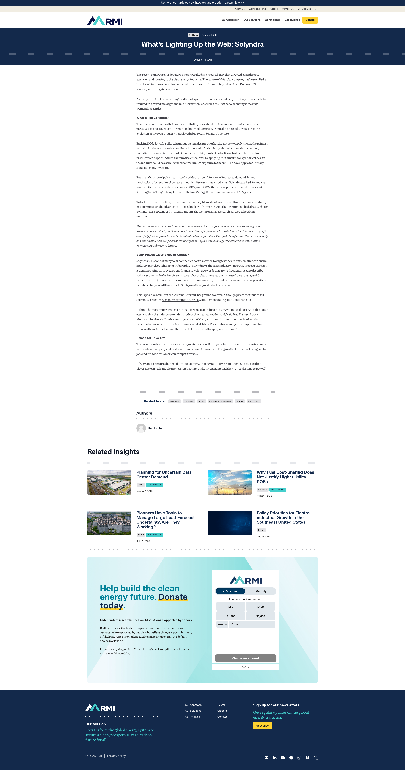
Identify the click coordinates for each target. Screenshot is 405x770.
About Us (240, 9)
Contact (222, 716)
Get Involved (292, 19)
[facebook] (291, 757)
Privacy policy (116, 756)
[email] (266, 757)
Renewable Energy (220, 401)
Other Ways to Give (117, 653)
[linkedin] (274, 757)
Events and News (257, 9)
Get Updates (304, 9)
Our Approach (230, 19)
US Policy (253, 401)
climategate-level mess (163, 89)
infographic (182, 265)
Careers (274, 9)
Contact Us (288, 9)
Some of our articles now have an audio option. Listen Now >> (202, 3)
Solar (239, 401)
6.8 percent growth (250, 280)
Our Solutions (252, 19)
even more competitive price (180, 300)
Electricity (155, 484)
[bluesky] (307, 757)
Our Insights (272, 19)
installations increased (221, 275)
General (189, 401)
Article (193, 35)
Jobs (201, 401)
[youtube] (283, 757)
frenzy (220, 74)
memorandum (183, 211)
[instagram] (299, 757)
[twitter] (316, 757)
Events (221, 705)
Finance (174, 401)
